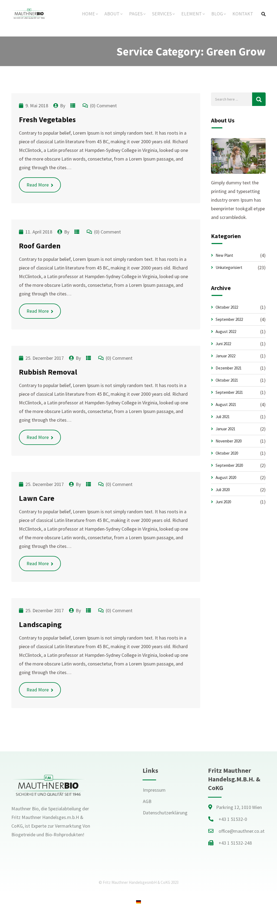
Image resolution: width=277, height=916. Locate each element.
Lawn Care (36, 498)
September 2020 (229, 465)
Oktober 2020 (227, 453)
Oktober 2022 (227, 307)
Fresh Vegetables (47, 119)
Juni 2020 (223, 501)
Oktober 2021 (227, 380)
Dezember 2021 (229, 368)
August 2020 (226, 477)
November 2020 (229, 441)
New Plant (224, 255)
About (112, 14)
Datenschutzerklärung (165, 813)
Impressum (154, 790)
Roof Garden (40, 246)
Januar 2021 (225, 428)
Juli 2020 (223, 489)
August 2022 (226, 331)
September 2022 (229, 319)
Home (88, 14)
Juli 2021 (223, 416)
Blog (217, 14)
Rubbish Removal (48, 372)
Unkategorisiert (229, 267)
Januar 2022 (225, 355)
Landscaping (40, 624)
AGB (147, 801)
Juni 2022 (223, 343)
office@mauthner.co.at (242, 831)
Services (162, 14)
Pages (136, 14)
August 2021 (226, 404)
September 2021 (229, 392)
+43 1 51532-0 (233, 819)
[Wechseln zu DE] (138, 901)
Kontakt (242, 14)
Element (191, 14)
